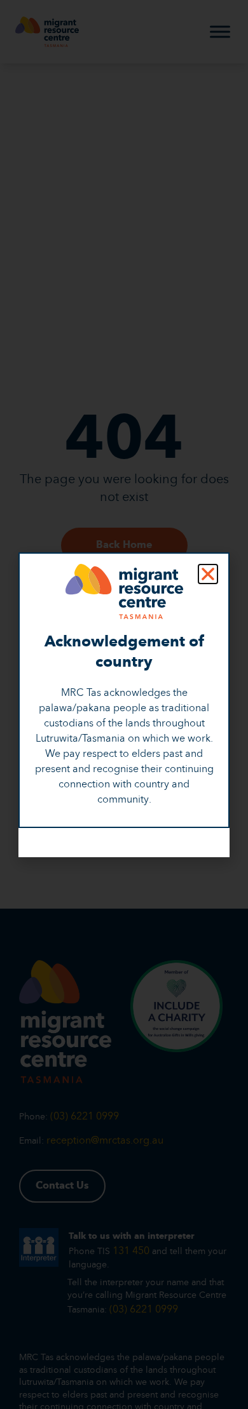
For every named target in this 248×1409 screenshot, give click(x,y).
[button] (208, 574)
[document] (124, 704)
